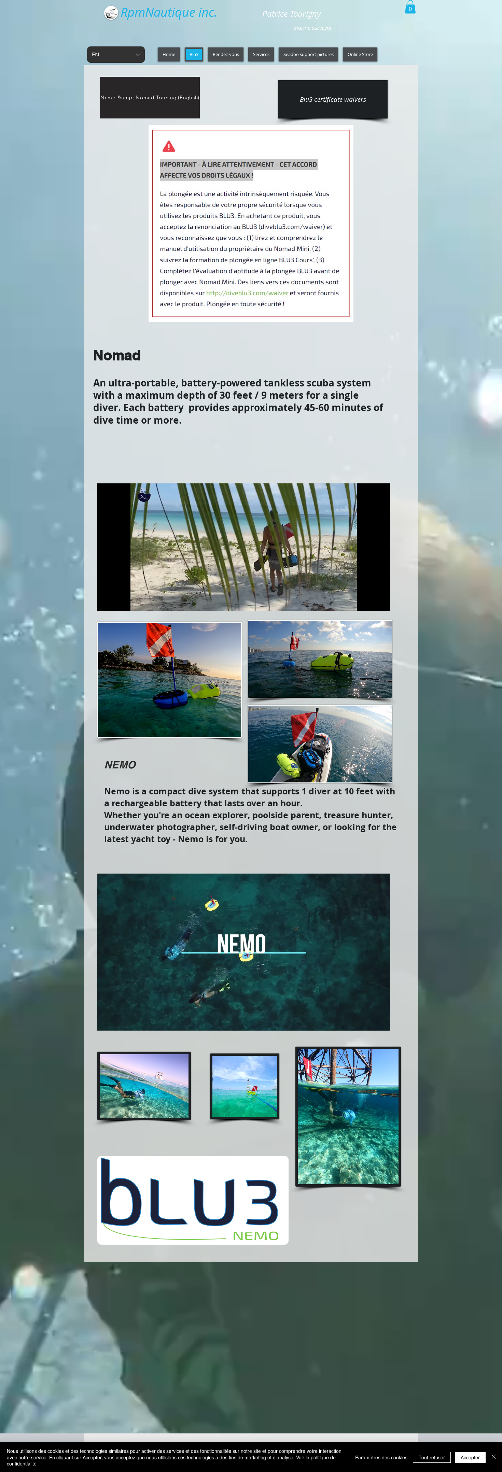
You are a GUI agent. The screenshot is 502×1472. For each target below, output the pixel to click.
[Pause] (106, 601)
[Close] (494, 1457)
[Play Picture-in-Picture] (369, 601)
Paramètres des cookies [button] (381, 1457)
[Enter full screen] (380, 601)
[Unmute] (117, 601)
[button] (410, 6)
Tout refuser (432, 1457)
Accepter (470, 1457)
